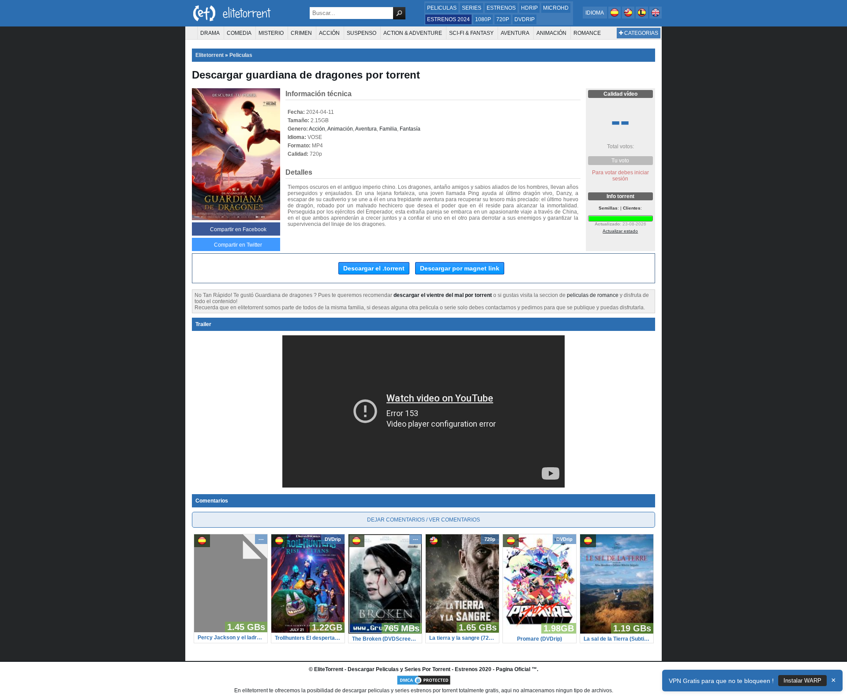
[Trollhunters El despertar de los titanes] (308, 631)
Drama (210, 33)
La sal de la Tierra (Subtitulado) (617, 639)
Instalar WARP (802, 680)
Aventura (515, 33)
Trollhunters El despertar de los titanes (308, 638)
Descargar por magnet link (459, 268)
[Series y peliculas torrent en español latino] (642, 17)
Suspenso (361, 33)
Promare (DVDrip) (539, 639)
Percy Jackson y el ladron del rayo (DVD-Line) (231, 637)
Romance (587, 33)
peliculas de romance (592, 295)
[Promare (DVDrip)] (539, 632)
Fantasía (410, 129)
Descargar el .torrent (374, 268)
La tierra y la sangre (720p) (462, 638)
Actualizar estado (620, 231)
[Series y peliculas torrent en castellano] (615, 17)
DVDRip (524, 19)
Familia (388, 129)
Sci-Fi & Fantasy (471, 33)
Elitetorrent (209, 55)
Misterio (271, 33)
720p (502, 19)
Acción (329, 33)
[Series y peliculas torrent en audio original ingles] (655, 17)
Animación (551, 33)
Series (471, 8)
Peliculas (442, 8)
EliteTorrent (328, 669)
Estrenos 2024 (448, 19)
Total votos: (620, 146)
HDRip (529, 8)
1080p (483, 19)
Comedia (239, 33)
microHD (556, 8)
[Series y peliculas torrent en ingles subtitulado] (629, 17)
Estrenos (501, 8)
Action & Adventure (412, 33)
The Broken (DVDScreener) (385, 639)
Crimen (301, 33)
